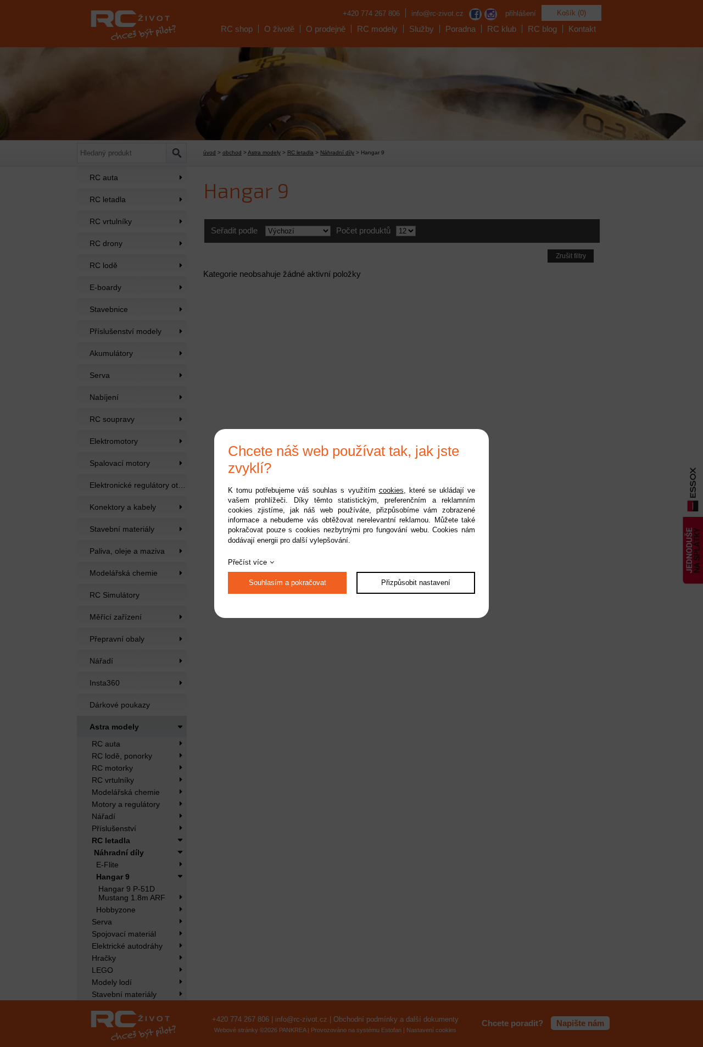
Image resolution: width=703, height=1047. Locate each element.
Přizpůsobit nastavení (415, 582)
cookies (391, 490)
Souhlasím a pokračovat (287, 582)
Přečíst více (247, 562)
